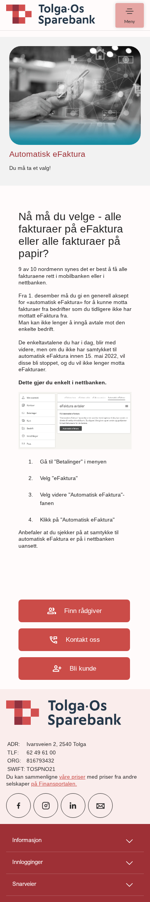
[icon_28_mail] (100, 805)
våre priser (72, 777)
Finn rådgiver (74, 611)
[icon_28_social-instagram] (45, 805)
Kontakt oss (74, 640)
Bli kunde (74, 668)
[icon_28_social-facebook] (18, 805)
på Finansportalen (53, 784)
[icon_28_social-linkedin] (73, 805)
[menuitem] (50, 15)
